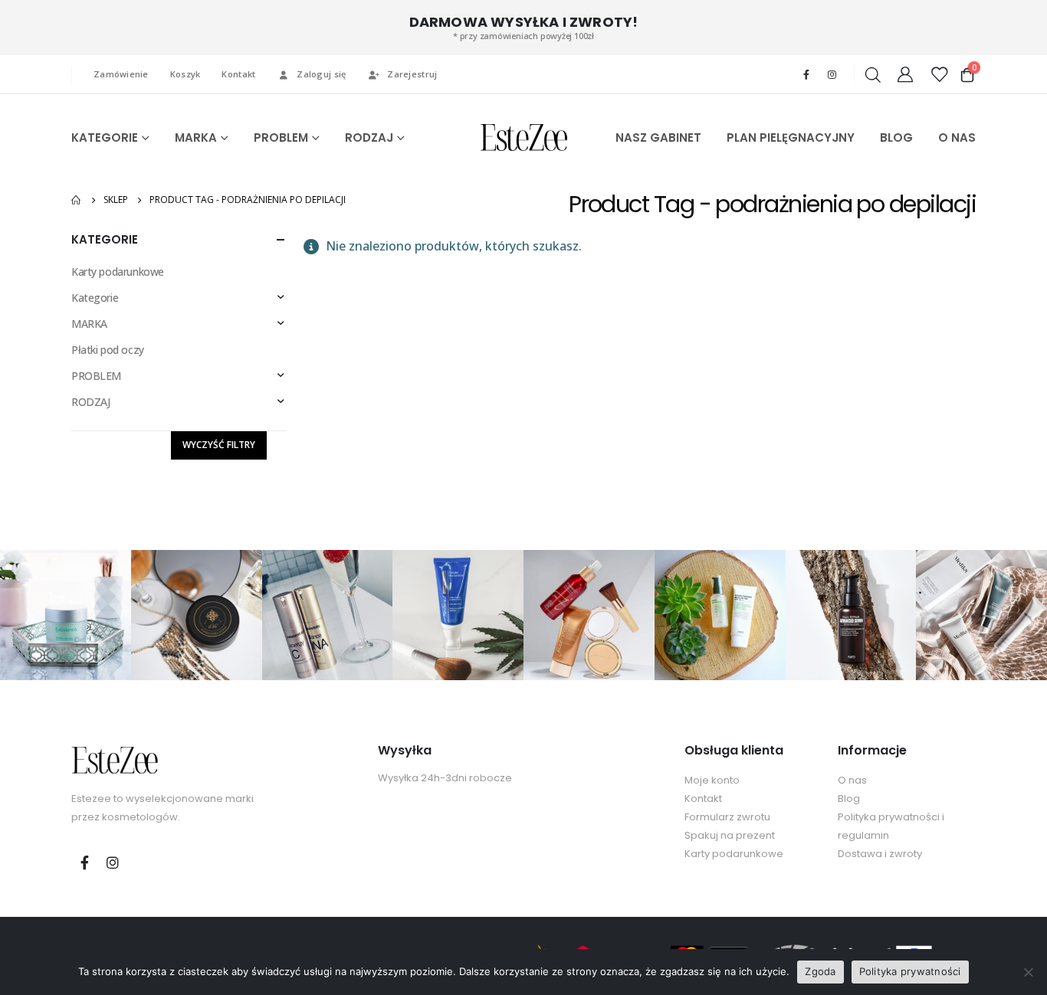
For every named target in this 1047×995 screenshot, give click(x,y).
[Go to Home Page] (76, 200)
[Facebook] (806, 74)
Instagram (112, 862)
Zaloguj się (321, 74)
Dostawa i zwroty (880, 853)
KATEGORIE (104, 137)
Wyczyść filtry (218, 444)
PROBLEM (281, 137)
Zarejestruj (412, 74)
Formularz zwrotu (727, 817)
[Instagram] (831, 74)
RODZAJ (369, 137)
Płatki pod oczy (107, 349)
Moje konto (712, 780)
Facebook (84, 862)
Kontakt (238, 74)
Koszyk (185, 74)
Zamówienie (121, 74)
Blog (849, 798)
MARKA (196, 137)
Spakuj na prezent (729, 835)
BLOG (896, 137)
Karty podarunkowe (117, 271)
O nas (852, 780)
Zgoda (820, 971)
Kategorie (94, 297)
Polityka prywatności (910, 971)
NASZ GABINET (658, 137)
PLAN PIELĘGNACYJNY (791, 137)
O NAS (957, 137)
